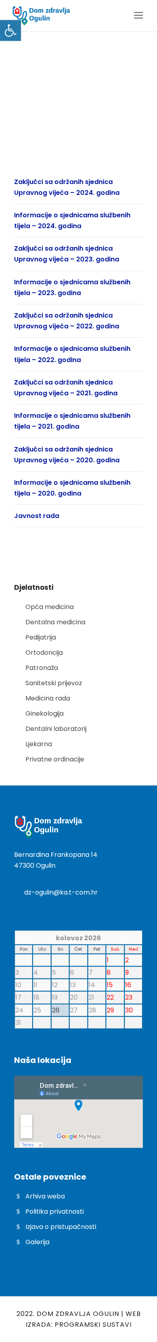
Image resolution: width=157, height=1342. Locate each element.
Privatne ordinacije (54, 759)
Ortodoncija (44, 652)
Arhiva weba (45, 1196)
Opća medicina (49, 606)
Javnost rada (36, 515)
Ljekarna (38, 744)
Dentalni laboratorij (56, 728)
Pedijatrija (40, 637)
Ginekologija (44, 713)
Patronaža (41, 667)
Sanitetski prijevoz (53, 683)
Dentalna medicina (55, 622)
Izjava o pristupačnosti (60, 1226)
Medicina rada (47, 698)
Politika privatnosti (54, 1211)
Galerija (37, 1242)
